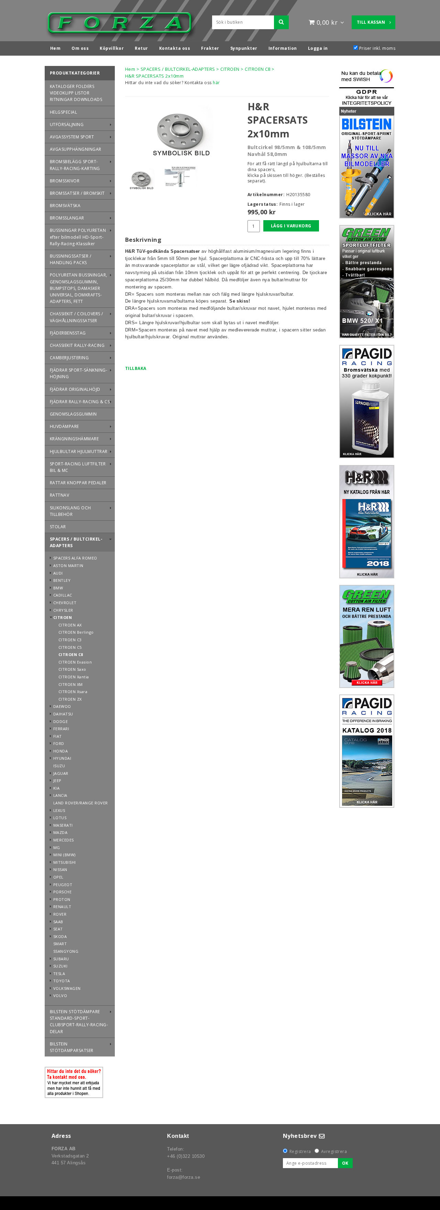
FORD (58, 743)
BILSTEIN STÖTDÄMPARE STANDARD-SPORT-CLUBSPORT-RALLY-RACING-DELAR (79, 1021)
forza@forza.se (183, 1177)
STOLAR (58, 527)
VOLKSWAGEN (67, 988)
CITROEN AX (70, 624)
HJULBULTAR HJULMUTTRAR (79, 451)
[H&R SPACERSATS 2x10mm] (181, 129)
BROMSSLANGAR (67, 218)
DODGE (60, 721)
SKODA (60, 936)
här (216, 83)
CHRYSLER (63, 610)
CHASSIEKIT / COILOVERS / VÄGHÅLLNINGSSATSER (76, 317)
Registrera (300, 1151)
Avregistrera (334, 1151)
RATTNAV (59, 495)
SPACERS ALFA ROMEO (75, 558)
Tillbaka (135, 368)
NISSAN (60, 869)
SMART (60, 943)
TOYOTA (61, 980)
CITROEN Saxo (72, 669)
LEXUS (59, 810)
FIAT (57, 736)
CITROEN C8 (70, 654)
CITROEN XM (70, 684)
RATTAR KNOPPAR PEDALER (78, 483)
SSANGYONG (65, 951)
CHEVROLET (64, 602)
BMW (58, 587)
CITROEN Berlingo (76, 632)
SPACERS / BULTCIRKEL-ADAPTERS (76, 542)
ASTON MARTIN (68, 565)
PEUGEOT (62, 884)
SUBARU (61, 958)
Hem (130, 69)
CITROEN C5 (70, 647)
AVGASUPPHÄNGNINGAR (75, 149)
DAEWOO (62, 706)
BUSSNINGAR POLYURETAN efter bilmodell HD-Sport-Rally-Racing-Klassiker (78, 236)
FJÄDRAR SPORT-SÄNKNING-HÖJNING (78, 373)
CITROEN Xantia (73, 676)
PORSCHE (62, 891)
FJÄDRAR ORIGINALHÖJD (75, 389)
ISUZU (59, 765)
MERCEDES (63, 840)
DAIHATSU (63, 713)
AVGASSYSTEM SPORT (72, 137)
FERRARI (61, 728)
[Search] (281, 22)
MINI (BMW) (64, 854)
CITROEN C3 (70, 639)
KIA (56, 788)
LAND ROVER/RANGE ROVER (80, 802)
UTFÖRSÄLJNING (67, 124)
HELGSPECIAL (63, 112)
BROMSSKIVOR (64, 181)
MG (56, 847)
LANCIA (60, 795)
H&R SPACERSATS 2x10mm (154, 76)
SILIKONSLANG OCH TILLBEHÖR (70, 511)
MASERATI (63, 825)
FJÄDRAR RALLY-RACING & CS (80, 402)
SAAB (58, 921)
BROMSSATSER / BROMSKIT (77, 193)
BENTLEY (61, 580)
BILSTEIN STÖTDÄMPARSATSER (72, 1047)
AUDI (58, 573)
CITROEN (62, 617)
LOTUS (59, 817)
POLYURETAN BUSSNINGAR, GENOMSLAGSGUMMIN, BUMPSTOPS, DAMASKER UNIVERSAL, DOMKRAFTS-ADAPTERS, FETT (78, 288)
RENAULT (62, 906)
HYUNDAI (62, 758)
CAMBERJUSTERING (69, 358)
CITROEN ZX (70, 699)
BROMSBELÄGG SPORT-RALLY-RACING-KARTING (75, 165)
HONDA (60, 751)
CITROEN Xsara (72, 691)
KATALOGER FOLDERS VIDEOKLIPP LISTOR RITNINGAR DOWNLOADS (76, 92)
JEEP (57, 780)
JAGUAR (60, 773)
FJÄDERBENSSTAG (68, 333)
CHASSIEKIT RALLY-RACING (77, 345)
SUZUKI (60, 966)
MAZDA (60, 832)
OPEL (58, 877)
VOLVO (60, 995)
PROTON (61, 899)
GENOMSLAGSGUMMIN (73, 414)
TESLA (59, 973)
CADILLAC (62, 595)
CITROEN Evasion (75, 662)
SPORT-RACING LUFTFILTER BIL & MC (78, 467)
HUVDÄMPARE (64, 426)
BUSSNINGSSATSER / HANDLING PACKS (70, 259)
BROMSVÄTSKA (65, 205)
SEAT (58, 928)
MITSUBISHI (64, 862)
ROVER (59, 914)
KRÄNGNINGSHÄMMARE (74, 439)
